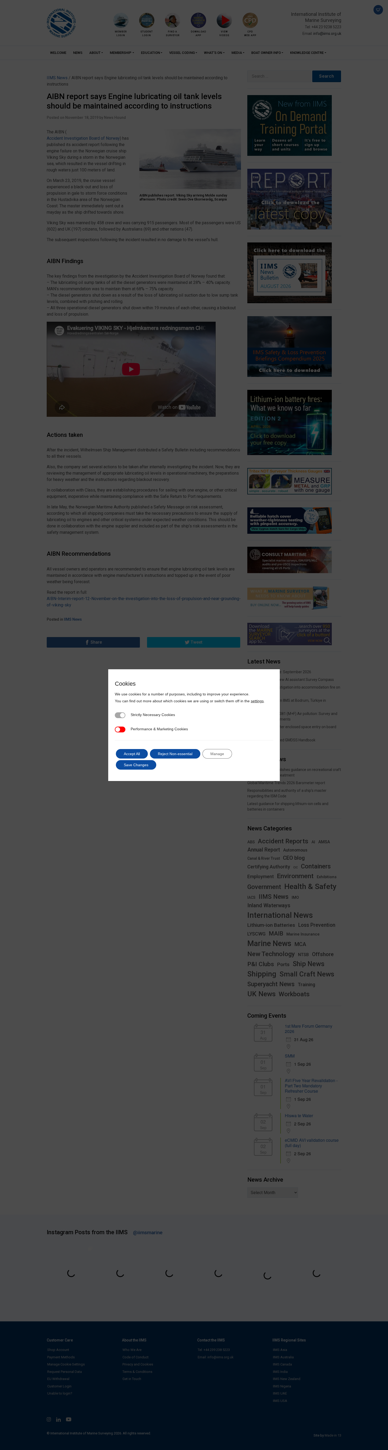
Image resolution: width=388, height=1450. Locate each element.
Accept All (132, 754)
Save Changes (136, 765)
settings (257, 701)
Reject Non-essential (175, 754)
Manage (217, 754)
